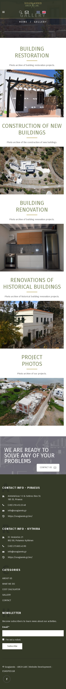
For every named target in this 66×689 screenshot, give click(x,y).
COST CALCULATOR (11, 589)
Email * (5, 627)
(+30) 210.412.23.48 (17, 505)
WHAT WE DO (8, 584)
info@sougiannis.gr (17, 510)
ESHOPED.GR (8, 671)
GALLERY (6, 595)
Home (23, 22)
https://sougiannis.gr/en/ (20, 516)
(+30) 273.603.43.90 (17, 546)
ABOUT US (7, 578)
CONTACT (6, 600)
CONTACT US (46, 467)
